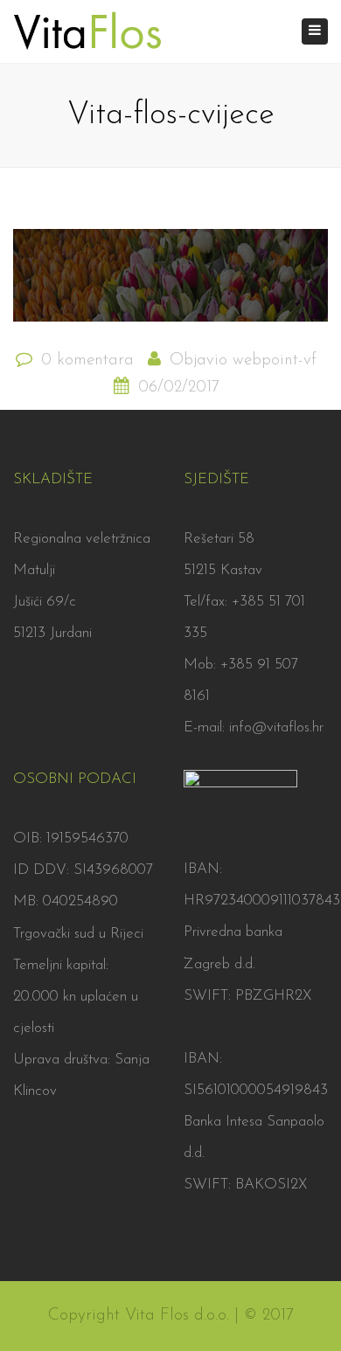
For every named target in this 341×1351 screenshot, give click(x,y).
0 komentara (87, 360)
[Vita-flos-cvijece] (170, 283)
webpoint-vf (275, 360)
